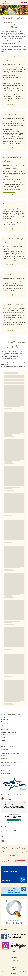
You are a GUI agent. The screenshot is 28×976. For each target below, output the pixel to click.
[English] (25, 2)
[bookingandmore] (14, 860)
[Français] (22, 2)
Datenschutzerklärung (14, 960)
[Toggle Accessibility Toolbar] (2, 9)
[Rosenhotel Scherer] (5, 2)
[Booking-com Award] (14, 874)
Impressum (14, 957)
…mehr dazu (4, 758)
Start (14, 954)
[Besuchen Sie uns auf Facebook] (14, 936)
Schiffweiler (17, 46)
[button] (17, 2)
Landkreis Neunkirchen (9, 31)
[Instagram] (14, 946)
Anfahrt (14, 963)
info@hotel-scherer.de (11, 841)
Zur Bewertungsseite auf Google (14, 822)
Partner (14, 967)
